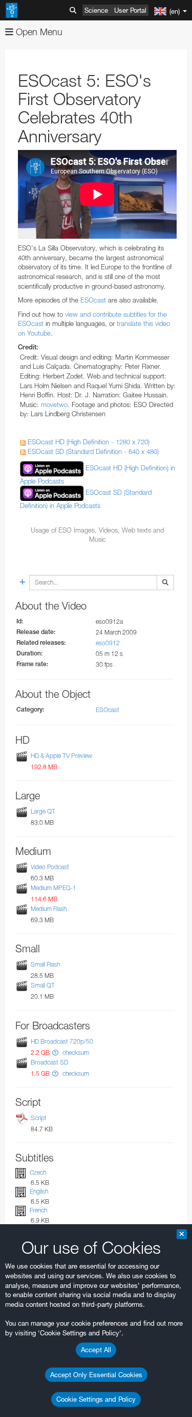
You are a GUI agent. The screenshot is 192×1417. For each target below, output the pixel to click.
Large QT (43, 811)
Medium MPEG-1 (53, 888)
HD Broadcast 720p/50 (62, 1041)
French (38, 1210)
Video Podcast (50, 867)
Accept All (96, 1350)
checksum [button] (75, 1052)
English (39, 1191)
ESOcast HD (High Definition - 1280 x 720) (88, 442)
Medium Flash (49, 909)
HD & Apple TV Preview (61, 756)
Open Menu (37, 32)
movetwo (54, 404)
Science (96, 10)
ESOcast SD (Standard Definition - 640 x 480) (92, 451)
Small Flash (45, 964)
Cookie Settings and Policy (96, 1399)
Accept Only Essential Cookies (96, 1375)
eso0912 (108, 643)
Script (39, 1118)
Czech (38, 1172)
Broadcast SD (49, 1062)
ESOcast (93, 300)
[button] (55, 1052)
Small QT (43, 986)
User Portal (130, 10)
